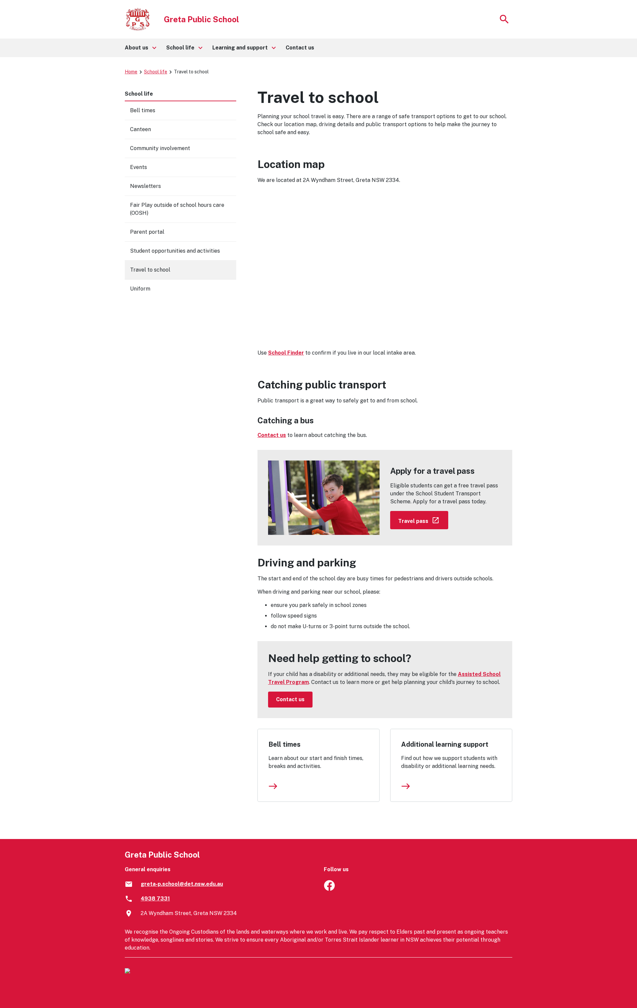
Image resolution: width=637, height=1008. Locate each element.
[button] (140, 48)
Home (131, 71)
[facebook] (329, 889)
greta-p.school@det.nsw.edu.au (182, 884)
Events (138, 167)
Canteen (140, 129)
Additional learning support (444, 744)
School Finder (286, 353)
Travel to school (150, 270)
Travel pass (423, 519)
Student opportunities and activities (175, 251)
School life (155, 71)
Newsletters (145, 186)
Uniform (140, 289)
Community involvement (160, 148)
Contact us (271, 435)
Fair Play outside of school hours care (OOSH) (177, 209)
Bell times (284, 744)
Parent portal (147, 232)
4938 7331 (155, 898)
